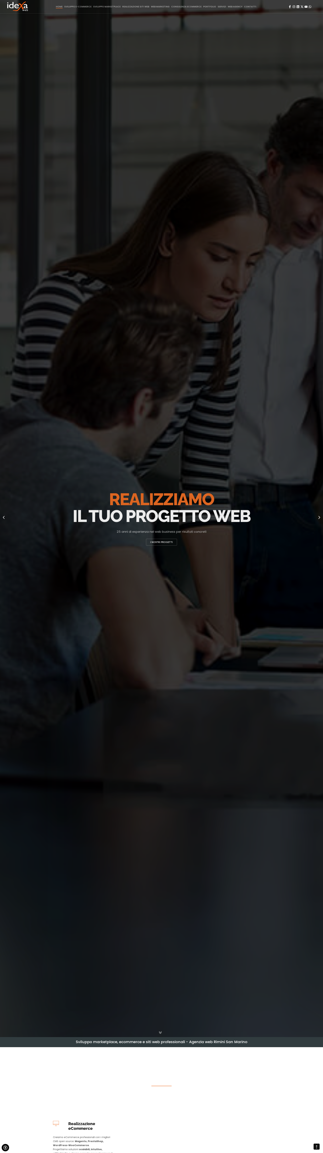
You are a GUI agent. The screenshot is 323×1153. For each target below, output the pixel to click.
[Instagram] (293, 6)
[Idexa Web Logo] (17, 7)
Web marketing (160, 6)
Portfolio (209, 6)
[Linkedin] (297, 6)
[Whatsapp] (310, 6)
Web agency (235, 6)
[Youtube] (306, 6)
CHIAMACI (161, 542)
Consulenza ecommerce (186, 6)
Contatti (250, 6)
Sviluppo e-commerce (78, 6)
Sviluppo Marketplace (107, 6)
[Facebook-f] (289, 6)
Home (59, 6)
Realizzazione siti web (135, 6)
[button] (4, 518)
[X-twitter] (301, 6)
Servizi (222, 6)
